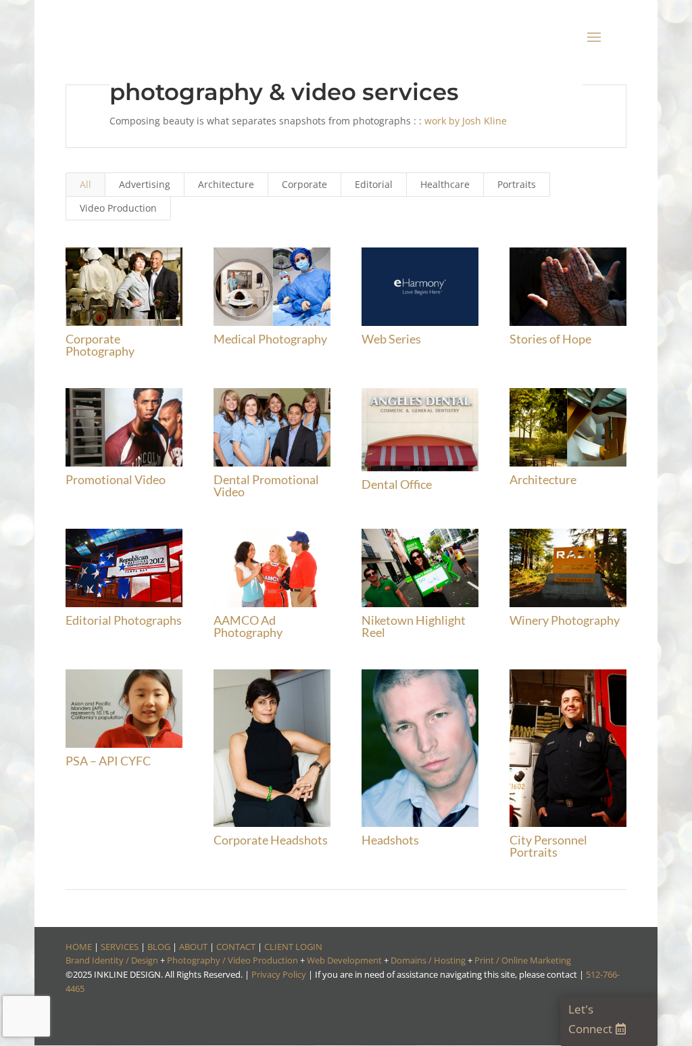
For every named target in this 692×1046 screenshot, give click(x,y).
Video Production (118, 207)
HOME (79, 947)
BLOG (158, 947)
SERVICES (120, 947)
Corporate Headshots (271, 839)
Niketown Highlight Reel (414, 626)
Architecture (226, 184)
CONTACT (235, 947)
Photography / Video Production (232, 960)
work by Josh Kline (465, 120)
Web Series (391, 338)
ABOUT (193, 947)
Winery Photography (565, 620)
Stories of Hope (550, 338)
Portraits (516, 184)
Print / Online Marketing (522, 960)
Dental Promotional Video (266, 485)
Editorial (374, 184)
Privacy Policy (278, 974)
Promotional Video (116, 479)
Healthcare (445, 184)
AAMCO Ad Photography (248, 626)
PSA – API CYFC (108, 760)
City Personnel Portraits (548, 845)
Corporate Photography (100, 344)
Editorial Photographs (124, 620)
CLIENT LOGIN (293, 947)
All (85, 184)
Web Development (344, 960)
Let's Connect (590, 1019)
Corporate (304, 184)
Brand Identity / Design (112, 960)
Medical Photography (270, 338)
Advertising (144, 184)
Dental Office (397, 484)
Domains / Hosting (428, 960)
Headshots (390, 839)
